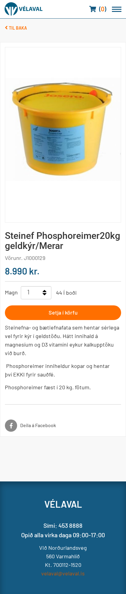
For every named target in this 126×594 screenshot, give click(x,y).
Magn (11, 292)
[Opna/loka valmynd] (116, 9)
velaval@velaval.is (63, 573)
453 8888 (70, 525)
